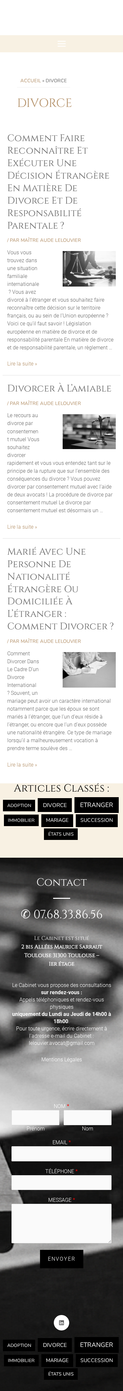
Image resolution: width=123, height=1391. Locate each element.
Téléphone (61, 1171)
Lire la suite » (22, 364)
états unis (61, 834)
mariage (57, 820)
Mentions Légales (61, 1059)
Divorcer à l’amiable (59, 388)
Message (61, 1200)
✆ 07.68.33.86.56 (62, 915)
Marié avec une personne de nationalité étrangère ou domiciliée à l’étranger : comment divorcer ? (60, 589)
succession (96, 820)
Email (61, 1142)
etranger (96, 805)
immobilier (21, 820)
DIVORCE (55, 805)
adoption (19, 805)
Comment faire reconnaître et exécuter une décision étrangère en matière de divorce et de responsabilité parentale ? (58, 182)
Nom (61, 1106)
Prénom (36, 1128)
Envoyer (61, 1259)
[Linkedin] (61, 1322)
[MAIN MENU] (61, 43)
